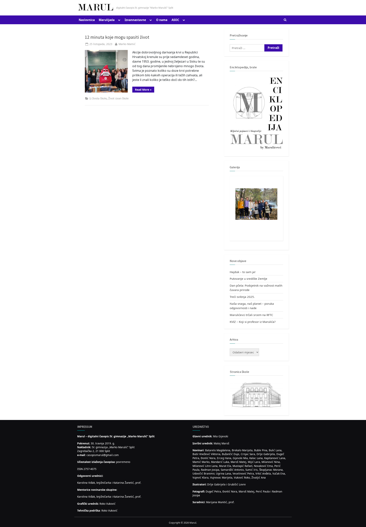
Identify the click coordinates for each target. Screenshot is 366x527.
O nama (161, 20)
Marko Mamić (127, 44)
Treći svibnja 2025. (242, 297)
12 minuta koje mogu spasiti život (117, 37)
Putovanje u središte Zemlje (248, 278)
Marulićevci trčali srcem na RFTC (251, 315)
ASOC (175, 20)
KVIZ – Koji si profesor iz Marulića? (253, 322)
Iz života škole (98, 98)
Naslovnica (87, 20)
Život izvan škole (118, 98)
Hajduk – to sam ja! (242, 272)
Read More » (144, 90)
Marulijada (107, 20)
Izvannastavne (135, 20)
